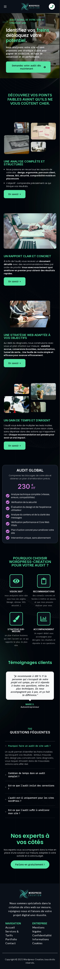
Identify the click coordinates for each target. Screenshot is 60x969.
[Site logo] (30, 6)
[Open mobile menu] (5, 6)
